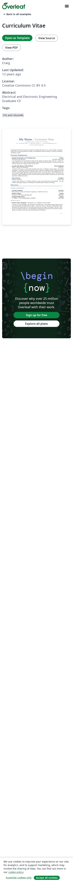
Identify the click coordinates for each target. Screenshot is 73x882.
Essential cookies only (19, 877)
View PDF (11, 48)
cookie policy (15, 872)
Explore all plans (36, 324)
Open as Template (17, 38)
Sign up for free (36, 315)
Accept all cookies (47, 877)
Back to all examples (17, 14)
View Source (46, 38)
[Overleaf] (13, 6)
